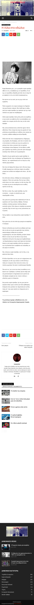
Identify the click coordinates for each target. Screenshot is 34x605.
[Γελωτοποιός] (17, 8)
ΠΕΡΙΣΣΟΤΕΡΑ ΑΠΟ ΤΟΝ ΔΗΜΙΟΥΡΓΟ (12, 386)
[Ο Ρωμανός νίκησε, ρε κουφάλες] (6, 547)
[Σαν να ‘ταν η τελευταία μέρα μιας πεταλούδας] (6, 401)
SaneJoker (6, 30)
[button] (31, 18)
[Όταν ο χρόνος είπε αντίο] (6, 409)
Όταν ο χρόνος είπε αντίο (19, 407)
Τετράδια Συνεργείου (12, 22)
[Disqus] (17, 456)
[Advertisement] (17, 48)
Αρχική (3, 22)
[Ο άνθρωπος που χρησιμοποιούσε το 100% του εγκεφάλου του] (6, 554)
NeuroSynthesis (17, 603)
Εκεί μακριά (5, 345)
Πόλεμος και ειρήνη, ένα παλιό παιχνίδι (25, 346)
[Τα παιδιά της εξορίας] (6, 393)
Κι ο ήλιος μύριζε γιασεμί (19, 423)
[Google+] (15, 376)
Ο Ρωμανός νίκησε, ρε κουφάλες (20, 545)
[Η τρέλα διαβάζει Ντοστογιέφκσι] (6, 417)
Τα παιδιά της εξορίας (18, 391)
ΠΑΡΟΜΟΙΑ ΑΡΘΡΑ (8, 384)
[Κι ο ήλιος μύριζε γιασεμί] (6, 425)
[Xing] (18, 376)
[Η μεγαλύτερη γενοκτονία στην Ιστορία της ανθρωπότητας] (6, 563)
